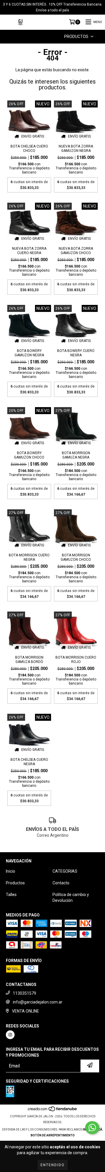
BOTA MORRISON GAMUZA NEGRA (76, 455)
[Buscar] (45, 36)
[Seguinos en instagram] (10, 1034)
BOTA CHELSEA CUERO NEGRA (29, 762)
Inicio (10, 871)
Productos (15, 883)
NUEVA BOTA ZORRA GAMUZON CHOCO (76, 250)
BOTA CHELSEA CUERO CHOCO (29, 148)
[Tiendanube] (52, 1110)
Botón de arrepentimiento (53, 1135)
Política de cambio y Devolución (70, 897)
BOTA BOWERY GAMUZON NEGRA (29, 353)
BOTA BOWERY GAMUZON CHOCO (29, 455)
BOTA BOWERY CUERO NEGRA (75, 353)
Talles (11, 894)
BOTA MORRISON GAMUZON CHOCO (76, 557)
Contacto (60, 883)
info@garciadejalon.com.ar (37, 1002)
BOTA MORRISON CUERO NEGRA (29, 557)
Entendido (53, 1165)
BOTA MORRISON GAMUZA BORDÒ (29, 659)
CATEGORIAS (64, 871)
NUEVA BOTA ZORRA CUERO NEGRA (29, 250)
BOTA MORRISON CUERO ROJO (75, 659)
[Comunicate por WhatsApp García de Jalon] (92, 1127)
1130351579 (24, 993)
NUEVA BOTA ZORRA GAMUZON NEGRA (76, 148)
